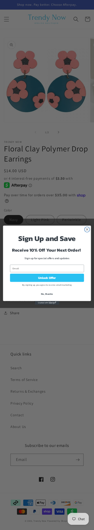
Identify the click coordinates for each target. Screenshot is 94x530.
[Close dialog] (87, 229)
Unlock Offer (47, 278)
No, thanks (47, 294)
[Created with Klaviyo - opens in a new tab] (47, 303)
